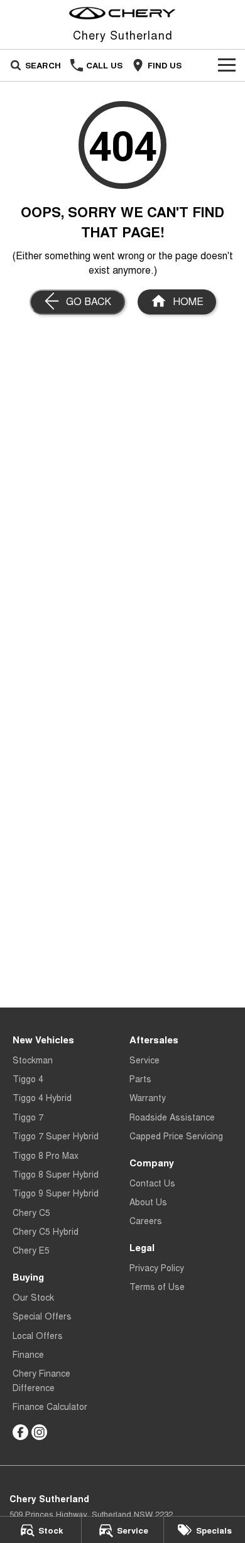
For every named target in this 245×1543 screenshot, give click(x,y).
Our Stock (33, 1297)
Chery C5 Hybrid (46, 1231)
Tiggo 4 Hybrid (42, 1097)
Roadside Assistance (172, 1116)
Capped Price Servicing (176, 1135)
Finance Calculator (50, 1406)
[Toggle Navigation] (227, 65)
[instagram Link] (39, 1432)
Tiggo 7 (28, 1116)
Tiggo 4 (28, 1078)
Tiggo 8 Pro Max (46, 1155)
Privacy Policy (156, 1267)
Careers (145, 1220)
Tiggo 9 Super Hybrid (56, 1192)
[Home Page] (122, 13)
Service (144, 1059)
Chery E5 (31, 1250)
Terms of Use (157, 1286)
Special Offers (42, 1315)
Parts (140, 1078)
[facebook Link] (20, 1432)
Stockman (33, 1059)
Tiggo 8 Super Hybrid (56, 1174)
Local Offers (38, 1335)
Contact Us (152, 1182)
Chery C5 (31, 1212)
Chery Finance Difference (41, 1380)
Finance (28, 1354)
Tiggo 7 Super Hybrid (56, 1135)
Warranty (147, 1097)
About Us (148, 1201)
